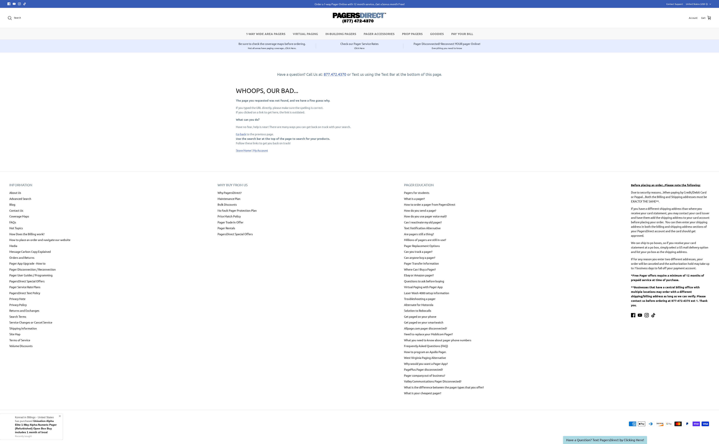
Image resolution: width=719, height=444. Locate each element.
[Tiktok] (24, 3)
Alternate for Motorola (418, 304)
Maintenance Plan (229, 198)
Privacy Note (17, 298)
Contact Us (16, 210)
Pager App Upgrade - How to (27, 263)
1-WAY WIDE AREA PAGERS (265, 34)
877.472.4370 (335, 74)
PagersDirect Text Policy (24, 293)
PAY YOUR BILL (462, 34)
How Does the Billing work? (26, 234)
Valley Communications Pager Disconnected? (432, 381)
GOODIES (437, 34)
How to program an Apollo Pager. (425, 352)
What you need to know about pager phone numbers (437, 340)
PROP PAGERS (412, 34)
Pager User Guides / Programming (31, 275)
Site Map (14, 334)
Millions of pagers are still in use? (425, 240)
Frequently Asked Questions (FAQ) (426, 346)
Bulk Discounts (227, 204)
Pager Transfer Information (421, 263)
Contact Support (674, 3)
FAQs (12, 222)
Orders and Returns (21, 257)
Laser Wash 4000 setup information (426, 293)
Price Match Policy (229, 216)
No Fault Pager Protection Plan (237, 210)
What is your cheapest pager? (422, 393)
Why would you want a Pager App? (426, 363)
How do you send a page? (420, 210)
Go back (241, 134)
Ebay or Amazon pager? (419, 275)
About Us (15, 192)
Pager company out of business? (424, 375)
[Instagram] (19, 3)
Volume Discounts (21, 346)
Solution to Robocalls (417, 310)
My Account (260, 150)
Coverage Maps (19, 216)
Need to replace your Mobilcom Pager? (428, 334)
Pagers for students (416, 192)
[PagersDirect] (359, 18)
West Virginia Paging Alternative (425, 357)
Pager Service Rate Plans (24, 287)
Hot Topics (16, 228)
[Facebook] (8, 3)
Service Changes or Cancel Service (30, 322)
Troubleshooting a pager (420, 298)
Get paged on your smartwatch (423, 322)
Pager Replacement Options (422, 246)
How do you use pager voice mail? (425, 216)
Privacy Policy (18, 304)
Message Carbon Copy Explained (30, 251)
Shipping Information (23, 328)
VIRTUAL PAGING (305, 34)
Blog (12, 204)
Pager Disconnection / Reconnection (32, 269)
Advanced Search (20, 198)
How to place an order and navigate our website (39, 240)
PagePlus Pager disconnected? (423, 369)
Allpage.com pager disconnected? (425, 328)
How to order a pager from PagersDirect (429, 204)
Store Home (243, 150)
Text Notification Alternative (422, 228)
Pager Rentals (226, 228)
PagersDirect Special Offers (27, 281)
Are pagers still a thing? (419, 234)
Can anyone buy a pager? (419, 257)
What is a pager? (414, 198)
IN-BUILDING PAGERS (340, 34)
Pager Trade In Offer (230, 222)
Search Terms (17, 316)
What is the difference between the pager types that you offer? (444, 387)
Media (13, 246)
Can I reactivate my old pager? (423, 222)
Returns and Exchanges (24, 310)
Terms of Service (19, 340)
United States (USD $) (697, 3)
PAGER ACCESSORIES (379, 34)
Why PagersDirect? (230, 192)
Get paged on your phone (420, 316)
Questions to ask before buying (424, 281)
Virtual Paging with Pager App (423, 287)
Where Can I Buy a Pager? (420, 269)
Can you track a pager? (418, 251)
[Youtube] (14, 3)
